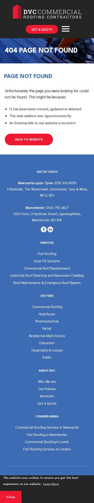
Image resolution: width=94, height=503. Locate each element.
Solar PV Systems (47, 261)
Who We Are (47, 381)
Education (47, 343)
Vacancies (47, 396)
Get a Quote (41, 29)
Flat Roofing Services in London (47, 449)
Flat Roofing (47, 253)
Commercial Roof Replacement (47, 268)
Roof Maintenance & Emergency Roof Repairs (47, 282)
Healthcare (47, 314)
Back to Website (29, 139)
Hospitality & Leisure (47, 350)
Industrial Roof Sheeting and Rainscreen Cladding (47, 275)
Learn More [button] (51, 484)
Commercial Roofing (47, 306)
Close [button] (10, 497)
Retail (47, 328)
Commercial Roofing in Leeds (47, 441)
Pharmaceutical (47, 321)
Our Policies (47, 389)
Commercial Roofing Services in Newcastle (47, 427)
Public (47, 357)
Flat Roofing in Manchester (47, 434)
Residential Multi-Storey (47, 335)
